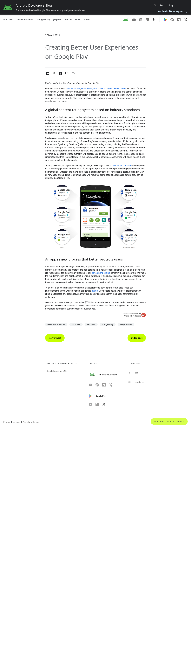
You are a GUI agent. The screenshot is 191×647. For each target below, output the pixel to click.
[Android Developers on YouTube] (135, 20)
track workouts (73, 88)
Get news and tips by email (169, 421)
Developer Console (121, 165)
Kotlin (68, 19)
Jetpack (57, 19)
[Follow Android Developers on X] (154, 20)
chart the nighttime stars (93, 88)
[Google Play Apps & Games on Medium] (180, 20)
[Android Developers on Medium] (149, 20)
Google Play (43, 19)
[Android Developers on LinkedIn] (142, 20)
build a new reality (117, 88)
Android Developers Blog (34, 5)
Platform (8, 19)
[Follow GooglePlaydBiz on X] (185, 20)
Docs (77, 19)
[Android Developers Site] (127, 19)
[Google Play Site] (167, 20)
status (95, 290)
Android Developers (173, 11)
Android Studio (25, 19)
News (87, 19)
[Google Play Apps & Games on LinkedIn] (173, 20)
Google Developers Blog (57, 371)
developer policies (101, 273)
